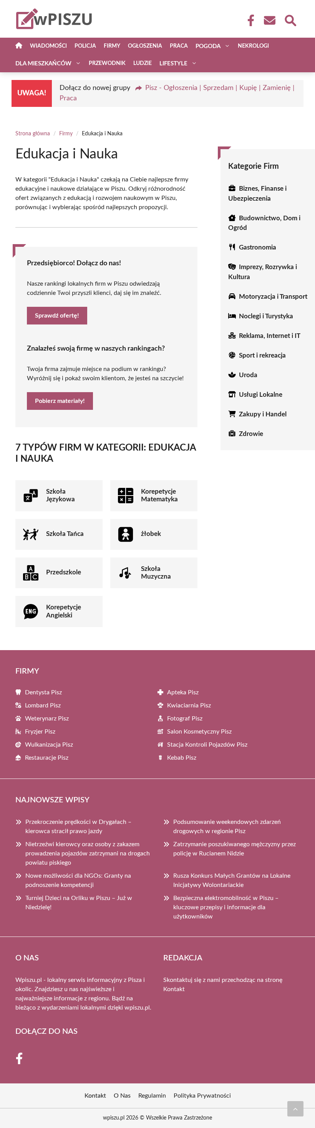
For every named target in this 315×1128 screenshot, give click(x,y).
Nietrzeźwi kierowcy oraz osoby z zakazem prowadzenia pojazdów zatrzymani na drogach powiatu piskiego (87, 853)
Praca (179, 46)
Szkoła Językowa (60, 495)
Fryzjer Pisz (40, 732)
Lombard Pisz (43, 705)
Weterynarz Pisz (47, 718)
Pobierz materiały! (60, 401)
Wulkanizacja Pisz (49, 745)
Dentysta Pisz (43, 692)
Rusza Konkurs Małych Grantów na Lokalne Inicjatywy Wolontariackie (231, 880)
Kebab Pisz (181, 758)
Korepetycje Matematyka (159, 495)
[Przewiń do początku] (295, 1108)
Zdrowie (251, 434)
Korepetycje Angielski (63, 611)
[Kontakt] (269, 20)
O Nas (122, 1096)
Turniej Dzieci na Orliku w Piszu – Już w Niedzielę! (78, 902)
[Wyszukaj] (290, 19)
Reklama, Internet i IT (269, 336)
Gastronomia (257, 247)
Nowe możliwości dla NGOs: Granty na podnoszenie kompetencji (78, 880)
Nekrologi (253, 46)
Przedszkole (63, 572)
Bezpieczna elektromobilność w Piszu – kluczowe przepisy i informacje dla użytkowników (226, 907)
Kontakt (174, 989)
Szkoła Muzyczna (156, 573)
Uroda (248, 375)
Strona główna (32, 133)
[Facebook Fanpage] (248, 20)
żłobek (151, 534)
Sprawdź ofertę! (57, 316)
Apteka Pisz (183, 692)
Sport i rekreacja (262, 355)
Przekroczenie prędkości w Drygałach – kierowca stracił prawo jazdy (78, 826)
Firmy (112, 46)
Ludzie (142, 63)
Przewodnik (107, 63)
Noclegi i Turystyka (266, 316)
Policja (85, 46)
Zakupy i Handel (263, 414)
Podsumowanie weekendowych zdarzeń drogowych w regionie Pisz (227, 826)
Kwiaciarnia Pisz (189, 705)
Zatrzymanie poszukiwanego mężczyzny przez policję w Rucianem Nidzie (234, 849)
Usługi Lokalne (260, 394)
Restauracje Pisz (46, 758)
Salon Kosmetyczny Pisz (199, 732)
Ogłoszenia (145, 46)
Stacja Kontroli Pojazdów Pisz (207, 745)
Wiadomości (48, 46)
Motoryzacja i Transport (273, 296)
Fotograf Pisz (184, 718)
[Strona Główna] (19, 46)
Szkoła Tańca (65, 534)
